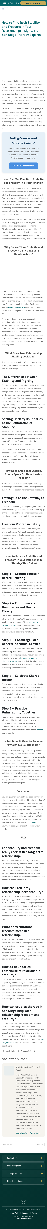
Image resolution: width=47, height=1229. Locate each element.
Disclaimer (25, 1213)
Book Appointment (33, 3)
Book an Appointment (23, 165)
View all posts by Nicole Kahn (28, 1132)
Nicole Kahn (10, 1051)
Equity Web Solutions (24, 1219)
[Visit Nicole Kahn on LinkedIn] (26, 1202)
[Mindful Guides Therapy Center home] (12, 11)
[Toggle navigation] (42, 11)
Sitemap (34, 1213)
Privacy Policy (14, 1213)
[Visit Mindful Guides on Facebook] (20, 1202)
